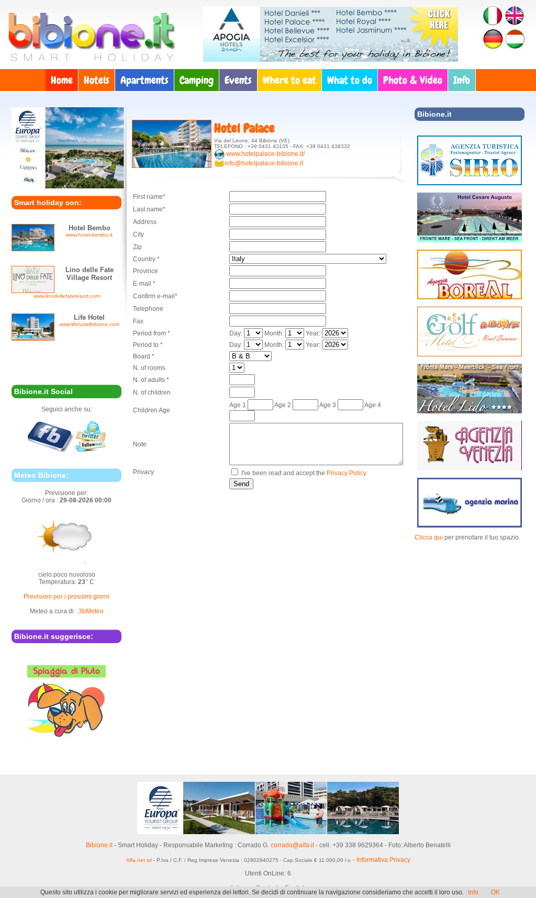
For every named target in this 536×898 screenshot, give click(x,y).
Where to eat (289, 80)
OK (495, 892)
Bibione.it (99, 845)
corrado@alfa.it (292, 845)
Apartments (144, 80)
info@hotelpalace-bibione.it (264, 163)
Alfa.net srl (139, 860)
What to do (349, 80)
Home (62, 80)
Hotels (96, 80)
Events (238, 80)
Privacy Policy (346, 473)
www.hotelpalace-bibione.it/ (265, 154)
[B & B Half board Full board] (250, 356)
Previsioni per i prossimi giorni (66, 596)
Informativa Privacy (383, 859)
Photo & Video (412, 80)
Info (461, 80)
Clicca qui (429, 537)
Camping (197, 80)
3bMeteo (91, 611)
